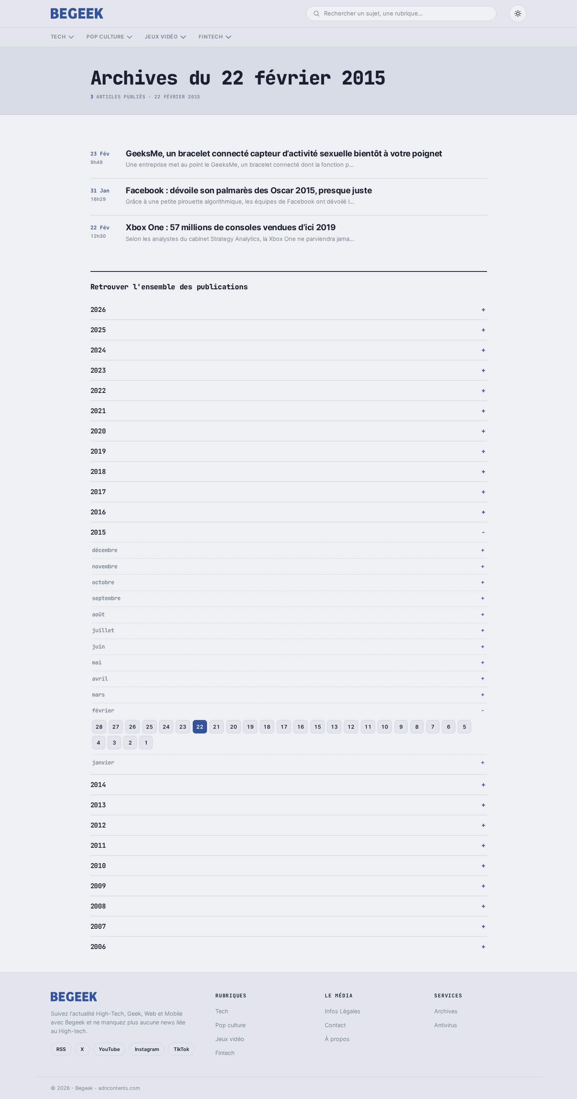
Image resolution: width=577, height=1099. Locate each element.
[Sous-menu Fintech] (228, 37)
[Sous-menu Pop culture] (129, 37)
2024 (98, 350)
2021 (98, 410)
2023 (98, 370)
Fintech (211, 37)
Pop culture (105, 37)
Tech (58, 37)
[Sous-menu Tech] (71, 37)
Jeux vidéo (161, 37)
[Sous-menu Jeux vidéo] (183, 37)
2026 (98, 309)
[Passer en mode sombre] (518, 13)
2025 (98, 329)
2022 (98, 390)
